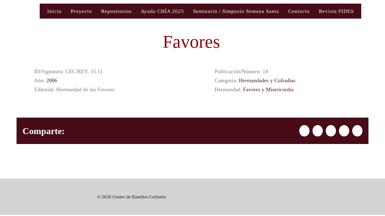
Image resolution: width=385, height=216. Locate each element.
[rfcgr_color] (40, 187)
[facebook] (344, 197)
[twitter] (355, 197)
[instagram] (366, 197)
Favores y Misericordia (268, 89)
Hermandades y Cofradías (267, 80)
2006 (51, 80)
